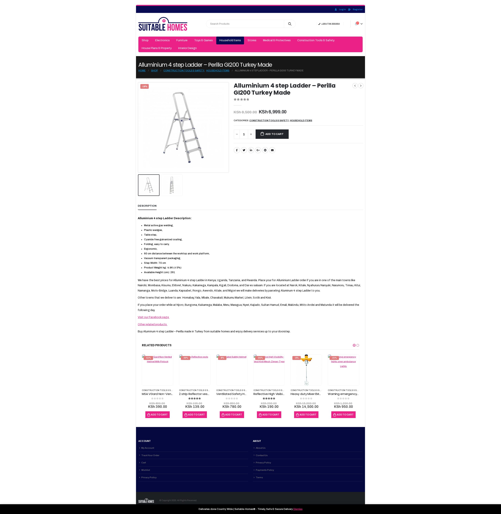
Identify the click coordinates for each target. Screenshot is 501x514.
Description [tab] (147, 206)
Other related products (153, 324)
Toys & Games (203, 40)
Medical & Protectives (277, 40)
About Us (261, 448)
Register (358, 9)
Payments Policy (265, 470)
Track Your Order (150, 455)
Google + (258, 150)
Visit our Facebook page (153, 317)
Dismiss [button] (298, 509)
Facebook (237, 150)
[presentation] (139, 127)
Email (272, 150)
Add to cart (274, 134)
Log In (342, 9)
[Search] (290, 24)
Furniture (181, 40)
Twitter (244, 150)
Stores (252, 40)
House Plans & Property (157, 48)
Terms (259, 477)
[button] (354, 345)
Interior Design (187, 48)
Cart (143, 462)
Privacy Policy (149, 477)
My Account (147, 448)
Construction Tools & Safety (315, 40)
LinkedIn (251, 150)
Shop (145, 40)
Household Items (230, 40)
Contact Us (262, 455)
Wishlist (145, 470)
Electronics (162, 40)
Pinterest (265, 150)
